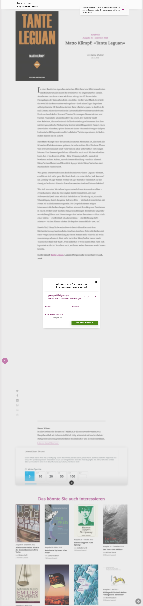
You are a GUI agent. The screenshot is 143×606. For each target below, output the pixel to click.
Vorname (48, 306)
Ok (123, 10)
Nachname (75, 306)
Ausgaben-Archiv (23, 6)
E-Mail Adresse (54, 314)
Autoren (35, 6)
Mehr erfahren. (87, 12)
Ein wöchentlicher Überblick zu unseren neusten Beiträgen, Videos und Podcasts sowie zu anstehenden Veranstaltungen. (72, 297)
